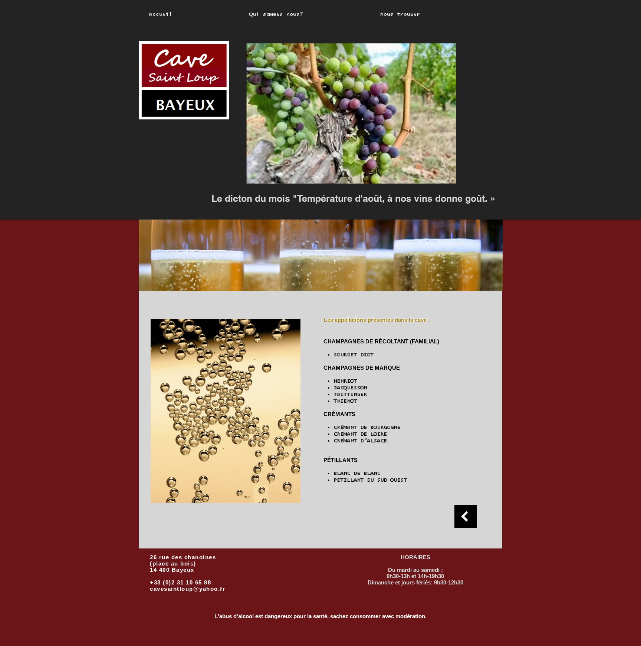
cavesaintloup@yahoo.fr (187, 589)
